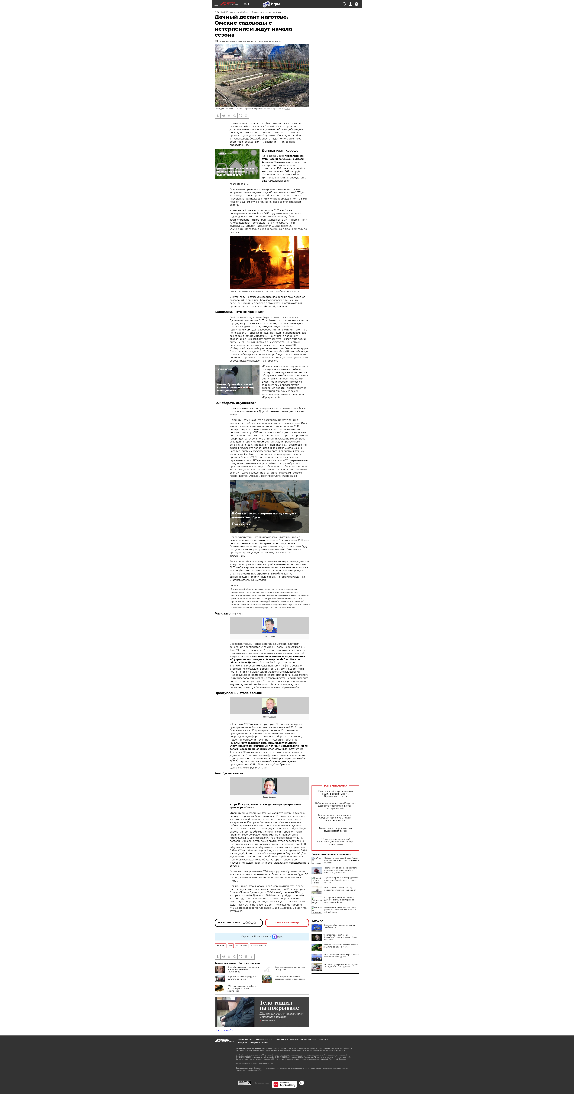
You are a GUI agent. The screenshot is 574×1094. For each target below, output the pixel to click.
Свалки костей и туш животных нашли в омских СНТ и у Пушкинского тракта (335, 794)
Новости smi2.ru (225, 1030)
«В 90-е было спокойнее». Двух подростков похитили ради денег (340, 888)
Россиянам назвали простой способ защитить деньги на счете (340, 946)
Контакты (323, 1040)
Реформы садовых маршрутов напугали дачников (242, 977)
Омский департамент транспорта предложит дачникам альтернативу (243, 969)
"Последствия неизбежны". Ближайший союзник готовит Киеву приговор (340, 937)
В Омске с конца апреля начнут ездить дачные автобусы (264, 515)
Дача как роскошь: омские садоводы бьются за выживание (290, 977)
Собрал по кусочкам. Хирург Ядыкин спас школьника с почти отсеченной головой (341, 860)
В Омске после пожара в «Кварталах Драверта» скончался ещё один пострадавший (335, 806)
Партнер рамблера (262, 1083)
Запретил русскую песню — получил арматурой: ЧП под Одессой (340, 965)
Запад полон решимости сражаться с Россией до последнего (341, 956)
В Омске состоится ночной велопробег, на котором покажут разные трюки (335, 842)
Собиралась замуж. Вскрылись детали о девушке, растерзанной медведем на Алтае (339, 899)
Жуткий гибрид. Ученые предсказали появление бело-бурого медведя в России (341, 880)
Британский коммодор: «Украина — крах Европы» (340, 926)
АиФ (287, 109)
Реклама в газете (264, 1040)
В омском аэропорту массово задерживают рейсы (335, 829)
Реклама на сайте (244, 1040)
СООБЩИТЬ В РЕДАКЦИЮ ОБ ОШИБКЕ (252, 1043)
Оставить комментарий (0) (287, 923)
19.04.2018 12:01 (221, 12)
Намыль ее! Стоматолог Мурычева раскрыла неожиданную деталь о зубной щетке (340, 909)
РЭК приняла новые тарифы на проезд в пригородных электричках (242, 988)
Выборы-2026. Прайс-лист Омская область (296, 1040)
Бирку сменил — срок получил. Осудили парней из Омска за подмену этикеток (335, 818)
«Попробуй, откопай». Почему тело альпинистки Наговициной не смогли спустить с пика (340, 870)
